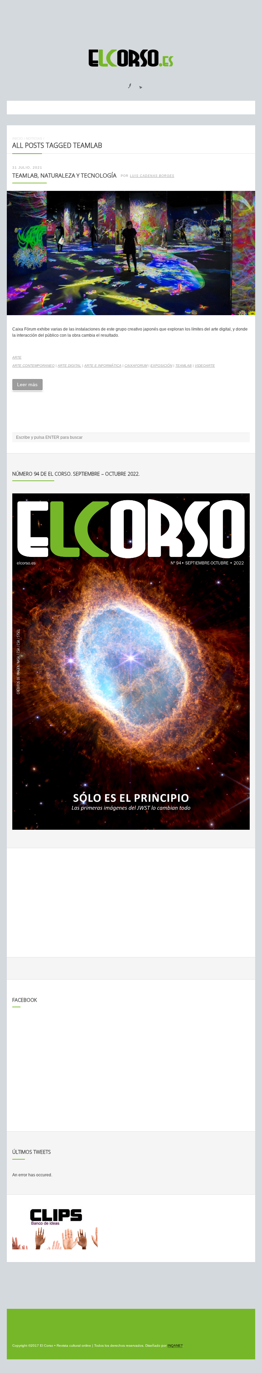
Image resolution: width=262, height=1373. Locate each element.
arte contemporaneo (33, 365)
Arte (16, 357)
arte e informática (102, 365)
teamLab (183, 365)
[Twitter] (138, 83)
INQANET (175, 1345)
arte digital (69, 365)
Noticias (34, 138)
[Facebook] (125, 83)
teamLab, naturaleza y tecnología (64, 175)
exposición (161, 365)
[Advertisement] (131, 21)
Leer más (27, 384)
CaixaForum (136, 365)
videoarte (205, 365)
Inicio (17, 138)
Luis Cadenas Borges (152, 176)
